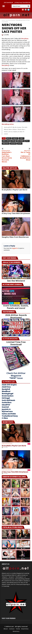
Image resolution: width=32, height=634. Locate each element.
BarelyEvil (6, 389)
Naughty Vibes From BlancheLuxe (15, 237)
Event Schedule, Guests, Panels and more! (16, 306)
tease (20, 143)
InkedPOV (6, 405)
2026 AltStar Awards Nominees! (16, 316)
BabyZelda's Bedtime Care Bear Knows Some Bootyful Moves (7, 156)
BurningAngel (7, 393)
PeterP (6, 447)
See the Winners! (16, 280)
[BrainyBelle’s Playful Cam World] (16, 179)
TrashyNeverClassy (10, 416)
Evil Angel (6, 398)
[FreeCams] (16, 80)
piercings (6, 143)
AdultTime (6, 387)
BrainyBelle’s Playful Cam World (14, 190)
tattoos (13, 143)
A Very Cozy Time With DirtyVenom (18, 2)
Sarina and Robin (9, 413)
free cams (6, 141)
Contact (11, 629)
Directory (16, 631)
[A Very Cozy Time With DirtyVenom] (16, 203)
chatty (15, 138)
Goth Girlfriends (8, 400)
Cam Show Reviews (10, 20)
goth (12, 141)
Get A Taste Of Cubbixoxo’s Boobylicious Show (25, 155)
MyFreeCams (7, 411)
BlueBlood (6, 391)
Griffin (7, 35)
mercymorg (20, 141)
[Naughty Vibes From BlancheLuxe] (16, 226)
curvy (21, 138)
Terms (18, 629)
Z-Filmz (5, 418)
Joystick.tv (6, 409)
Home (3, 20)
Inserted (5, 407)
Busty (9, 138)
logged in (15, 248)
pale (27, 141)
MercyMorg (24, 38)
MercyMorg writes (8, 124)
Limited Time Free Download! (16, 343)
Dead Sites (24, 629)
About (6, 629)
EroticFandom (7, 396)
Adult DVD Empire (9, 384)
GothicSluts (6, 402)
